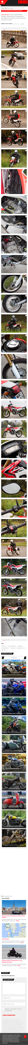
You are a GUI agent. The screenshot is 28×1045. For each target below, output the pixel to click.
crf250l (13, 648)
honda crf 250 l (21, 648)
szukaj (22, 2)
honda (4, 646)
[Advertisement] (14, 873)
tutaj (10, 1039)
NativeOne (14, 968)
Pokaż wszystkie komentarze (8, 975)
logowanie (19, 2)
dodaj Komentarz (9, 1015)
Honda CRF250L (5, 14)
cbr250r (20, 646)
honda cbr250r (12, 646)
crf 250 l (4, 650)
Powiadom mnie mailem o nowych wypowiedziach (13, 1009)
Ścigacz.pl (2, 2)
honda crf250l (6, 648)
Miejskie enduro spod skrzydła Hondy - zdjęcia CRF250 (13, 8)
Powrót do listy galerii (6, 23)
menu (26, 1)
